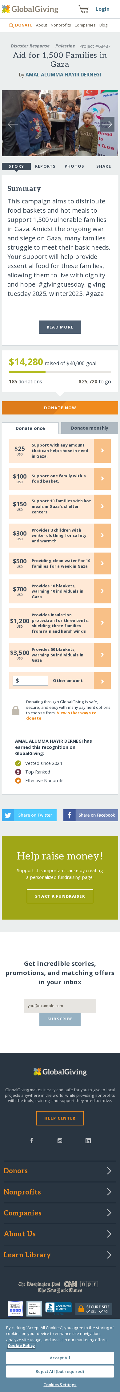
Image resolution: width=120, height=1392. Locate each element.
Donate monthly (89, 428)
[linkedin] (88, 1140)
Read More (60, 327)
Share (103, 166)
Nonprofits (61, 25)
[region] (60, 1355)
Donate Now (60, 407)
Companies (85, 25)
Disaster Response (30, 46)
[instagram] (60, 1140)
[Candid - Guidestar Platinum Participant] (35, 1308)
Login (103, 9)
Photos (75, 166)
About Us (20, 1235)
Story (16, 166)
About (41, 25)
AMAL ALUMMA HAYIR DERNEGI (63, 74)
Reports (45, 166)
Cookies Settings (59, 1384)
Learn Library (27, 1255)
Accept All (60, 1358)
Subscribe (60, 1019)
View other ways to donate (61, 715)
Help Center (59, 1118)
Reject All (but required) (60, 1371)
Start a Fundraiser (60, 896)
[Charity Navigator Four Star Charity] (17, 1308)
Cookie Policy (21, 1345)
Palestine (65, 46)
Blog (103, 25)
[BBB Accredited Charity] (60, 1309)
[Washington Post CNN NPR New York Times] (60, 1289)
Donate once (30, 428)
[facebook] (31, 1140)
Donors (16, 1171)
